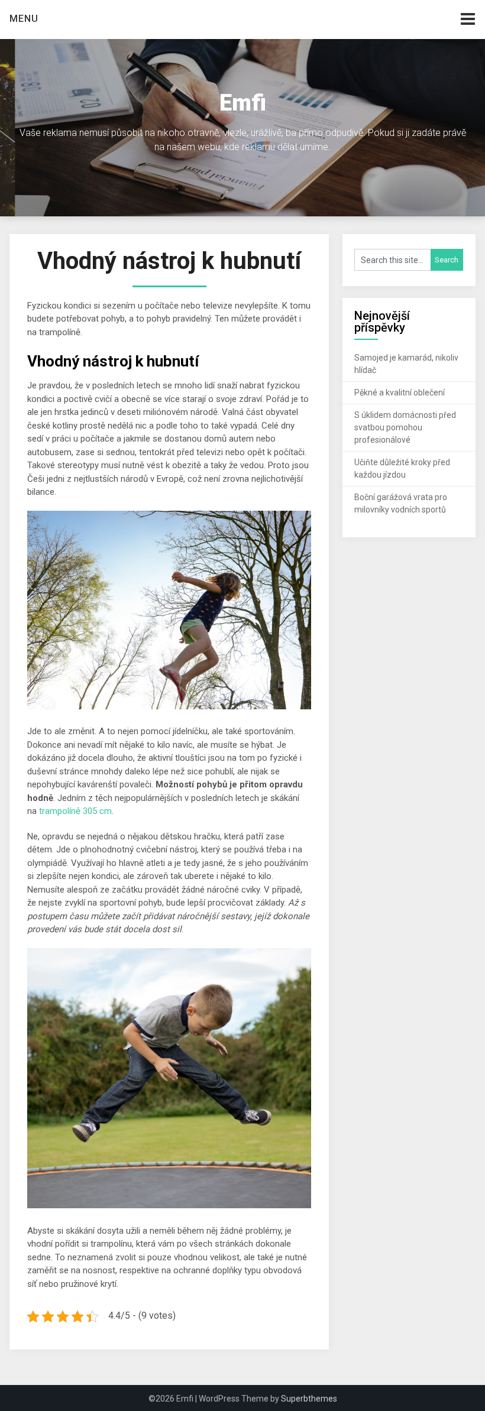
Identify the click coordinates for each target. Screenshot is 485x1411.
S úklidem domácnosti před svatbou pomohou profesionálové (405, 427)
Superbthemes (309, 1398)
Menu (23, 18)
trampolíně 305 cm (75, 811)
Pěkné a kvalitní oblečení (399, 392)
